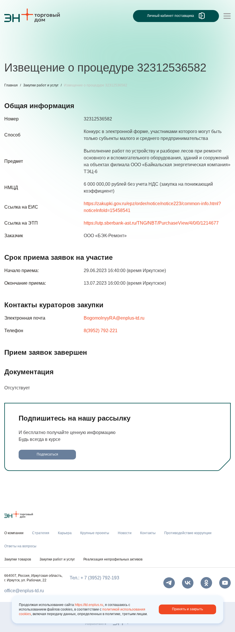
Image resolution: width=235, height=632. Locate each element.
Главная (11, 85)
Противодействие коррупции (186, 50)
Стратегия (15, 50)
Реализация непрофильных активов (112, 559)
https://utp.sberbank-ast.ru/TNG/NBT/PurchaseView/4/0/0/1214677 (151, 223)
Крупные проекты (77, 50)
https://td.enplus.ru (89, 605)
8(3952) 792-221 (100, 330)
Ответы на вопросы (20, 546)
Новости (112, 50)
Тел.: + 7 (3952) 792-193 (94, 577)
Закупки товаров (17, 559)
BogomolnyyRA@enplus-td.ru (114, 318)
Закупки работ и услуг (40, 85)
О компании (17, 39)
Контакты (138, 50)
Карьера (42, 50)
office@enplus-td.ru (24, 590)
